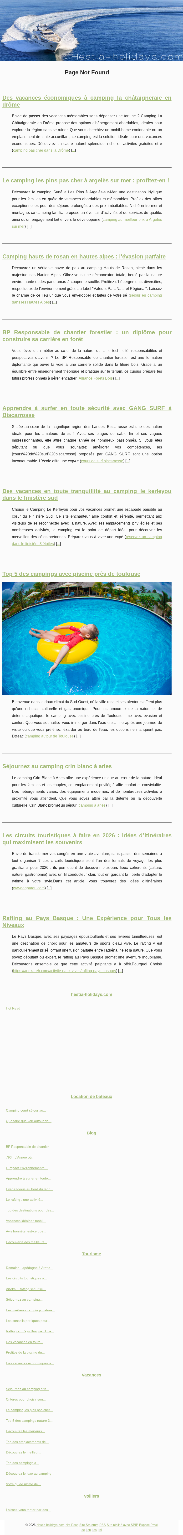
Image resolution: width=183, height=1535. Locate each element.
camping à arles (92, 805)
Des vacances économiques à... (30, 1363)
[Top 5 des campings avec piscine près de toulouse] (87, 638)
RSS (102, 1525)
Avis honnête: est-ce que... (26, 1231)
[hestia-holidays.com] (91, 30)
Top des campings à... (22, 1463)
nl (100, 1530)
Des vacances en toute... (24, 1342)
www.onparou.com (29, 888)
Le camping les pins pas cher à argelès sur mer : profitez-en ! (85, 180)
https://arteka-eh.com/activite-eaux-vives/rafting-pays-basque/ (64, 971)
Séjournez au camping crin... (27, 1389)
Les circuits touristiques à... (26, 1278)
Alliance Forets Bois (96, 378)
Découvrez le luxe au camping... (30, 1473)
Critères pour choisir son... (26, 1399)
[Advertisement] (91, 1054)
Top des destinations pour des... (30, 1210)
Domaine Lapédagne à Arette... (29, 1268)
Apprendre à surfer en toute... (28, 1178)
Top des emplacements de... (27, 1442)
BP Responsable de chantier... (28, 1147)
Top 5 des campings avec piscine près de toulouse (71, 574)
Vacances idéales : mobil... (26, 1221)
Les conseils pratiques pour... (28, 1321)
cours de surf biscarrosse (102, 461)
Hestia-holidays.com (50, 1525)
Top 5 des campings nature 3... (29, 1420)
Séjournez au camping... (24, 1299)
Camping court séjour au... (26, 1110)
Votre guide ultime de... (23, 1484)
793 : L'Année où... (20, 1157)
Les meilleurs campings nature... (30, 1310)
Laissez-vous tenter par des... (28, 1510)
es (95, 1530)
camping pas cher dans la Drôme (41, 150)
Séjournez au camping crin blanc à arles (57, 766)
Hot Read (13, 1008)
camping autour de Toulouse (50, 736)
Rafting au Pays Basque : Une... (30, 1331)
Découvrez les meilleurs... (25, 1431)
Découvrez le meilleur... (23, 1452)
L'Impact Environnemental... (27, 1168)
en (89, 1530)
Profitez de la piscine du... (25, 1352)
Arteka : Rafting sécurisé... (26, 1289)
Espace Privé (148, 1525)
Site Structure (88, 1525)
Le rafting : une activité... (24, 1199)
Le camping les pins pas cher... (29, 1410)
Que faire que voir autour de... (28, 1121)
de (83, 1530)
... (73, 150)
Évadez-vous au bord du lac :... (29, 1189)
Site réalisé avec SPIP (122, 1525)
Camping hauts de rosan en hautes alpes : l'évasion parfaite (84, 256)
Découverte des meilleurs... (26, 1242)
